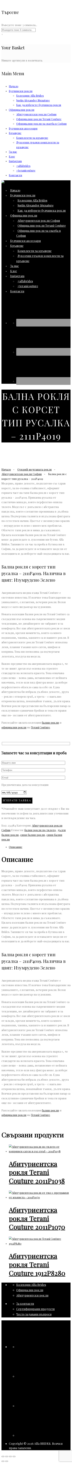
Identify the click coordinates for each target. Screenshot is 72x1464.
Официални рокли (29, 1290)
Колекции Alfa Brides (30, 95)
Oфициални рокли (21, 110)
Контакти (15, 175)
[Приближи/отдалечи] (2, 1456)
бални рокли (50, 722)
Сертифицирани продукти (35, 1309)
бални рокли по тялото (40, 830)
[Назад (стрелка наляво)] (2, 1461)
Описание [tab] (15, 847)
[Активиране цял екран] (6, 1456)
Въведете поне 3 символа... (19, 25)
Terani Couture (40, 727)
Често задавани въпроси (34, 1314)
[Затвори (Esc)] (14, 1456)
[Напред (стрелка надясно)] (6, 1461)
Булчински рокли (20, 91)
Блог (12, 156)
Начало (13, 86)
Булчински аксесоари (23, 128)
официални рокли (13, 727)
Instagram (15, 161)
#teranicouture (25, 170)
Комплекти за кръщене (32, 138)
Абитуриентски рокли (32, 1295)
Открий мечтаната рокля (34, 469)
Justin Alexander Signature (33, 100)
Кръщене (15, 133)
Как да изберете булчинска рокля (38, 105)
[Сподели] (10, 1456)
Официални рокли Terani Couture (38, 119)
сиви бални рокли (32, 835)
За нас (13, 152)
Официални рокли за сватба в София (41, 123)
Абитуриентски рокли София (36, 114)
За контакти (25, 1304)
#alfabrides (23, 166)
